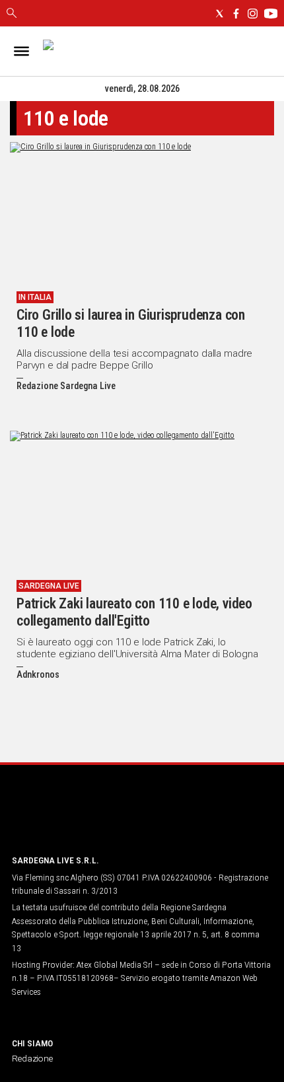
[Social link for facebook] (236, 13)
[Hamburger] (21, 51)
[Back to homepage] (81, 819)
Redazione (32, 1058)
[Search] (12, 14)
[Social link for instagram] (253, 13)
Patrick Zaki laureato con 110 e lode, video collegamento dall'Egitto (134, 612)
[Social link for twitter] (220, 13)
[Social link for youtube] (270, 13)
